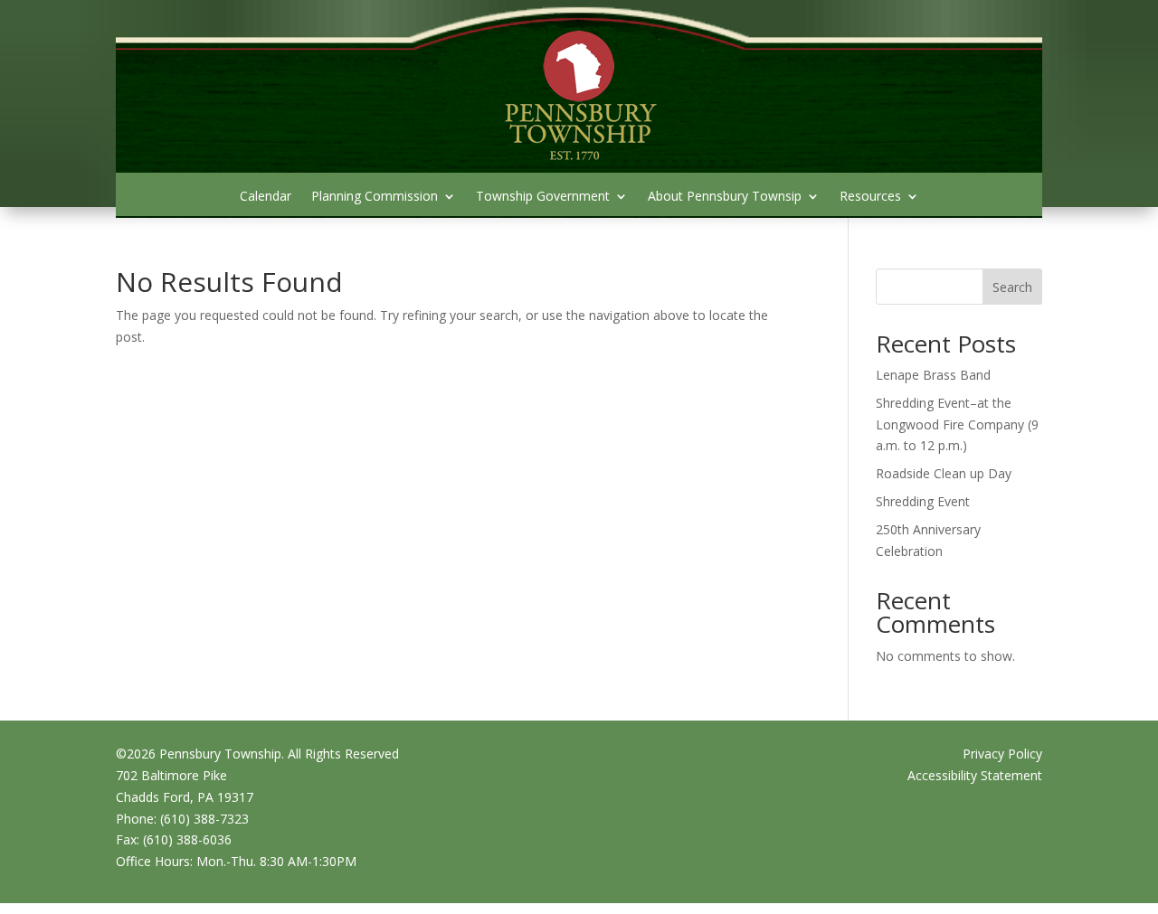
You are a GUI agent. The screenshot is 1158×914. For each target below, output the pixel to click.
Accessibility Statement (974, 775)
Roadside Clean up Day (943, 473)
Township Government (543, 197)
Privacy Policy (1002, 753)
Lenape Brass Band (933, 374)
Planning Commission (374, 197)
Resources (870, 197)
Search (1012, 287)
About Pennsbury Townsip (725, 197)
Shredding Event (923, 501)
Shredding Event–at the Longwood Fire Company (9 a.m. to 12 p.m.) (957, 424)
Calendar (265, 197)
